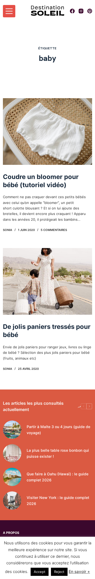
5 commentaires (54, 230)
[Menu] (9, 11)
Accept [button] (39, 572)
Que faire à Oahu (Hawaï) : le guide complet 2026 (57, 477)
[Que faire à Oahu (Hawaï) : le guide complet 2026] (12, 477)
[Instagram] (81, 11)
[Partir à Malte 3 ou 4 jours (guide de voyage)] (12, 429)
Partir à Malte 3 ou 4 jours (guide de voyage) (58, 429)
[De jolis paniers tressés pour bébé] (47, 281)
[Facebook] (72, 11)
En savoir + (79, 571)
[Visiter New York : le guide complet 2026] (12, 500)
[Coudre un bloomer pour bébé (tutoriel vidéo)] (47, 131)
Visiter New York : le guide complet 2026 (58, 500)
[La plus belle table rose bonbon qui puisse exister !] (12, 453)
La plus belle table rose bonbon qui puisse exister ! (58, 453)
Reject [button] (59, 572)
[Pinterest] (89, 11)
